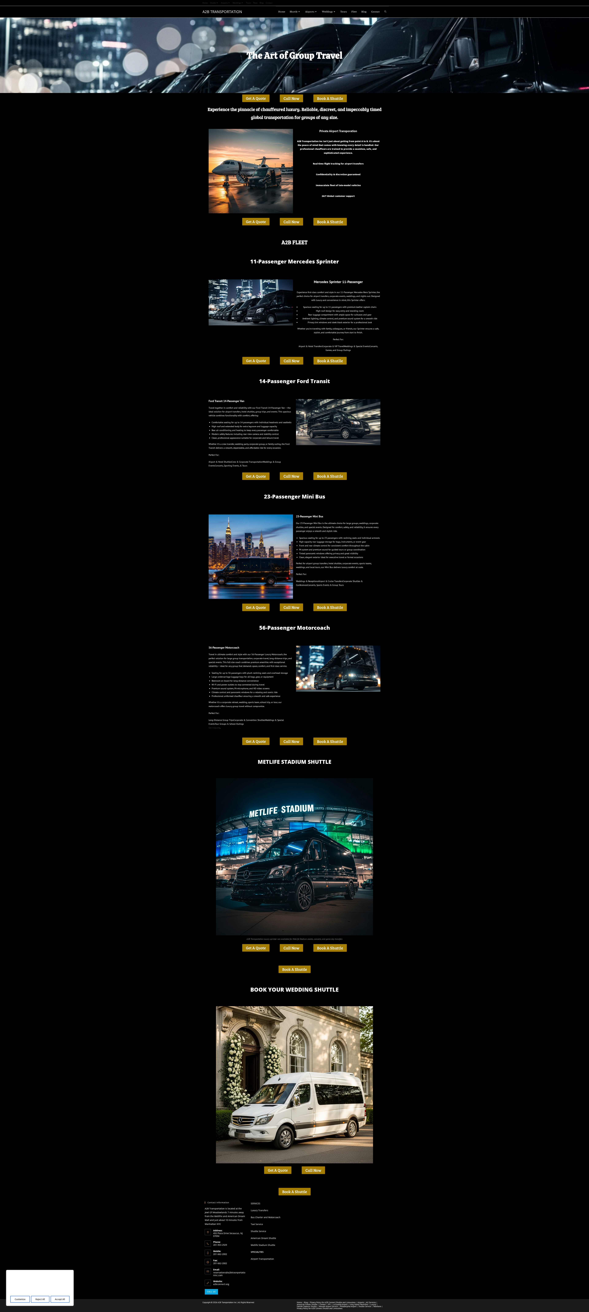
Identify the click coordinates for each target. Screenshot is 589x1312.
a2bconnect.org (221, 1284)
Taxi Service (257, 1224)
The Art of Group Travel (294, 55)
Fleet (255, 3)
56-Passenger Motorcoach (294, 627)
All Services (371, 1302)
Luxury (373, 1304)
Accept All (60, 1299)
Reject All (40, 1299)
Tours (248, 3)
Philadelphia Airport (348, 1306)
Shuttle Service (258, 1231)
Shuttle (213, 3)
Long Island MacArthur (359, 1304)
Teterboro (377, 1306)
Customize (20, 1299)
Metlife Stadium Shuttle (263, 1245)
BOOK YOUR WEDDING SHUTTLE (294, 989)
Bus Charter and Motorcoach (265, 1217)
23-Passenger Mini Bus (294, 496)
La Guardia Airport (340, 1304)
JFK (329, 1304)
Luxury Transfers (259, 1210)
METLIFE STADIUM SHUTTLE (294, 761)
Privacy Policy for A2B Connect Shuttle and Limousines (333, 1302)
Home (205, 3)
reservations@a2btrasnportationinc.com (229, 1274)
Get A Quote (214, 727)
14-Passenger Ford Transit (294, 381)
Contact (269, 3)
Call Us (211, 1291)
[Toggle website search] (385, 11)
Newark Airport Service (328, 1306)
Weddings (237, 3)
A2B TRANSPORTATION (222, 11)
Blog (262, 3)
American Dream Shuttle (263, 1238)
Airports (224, 3)
